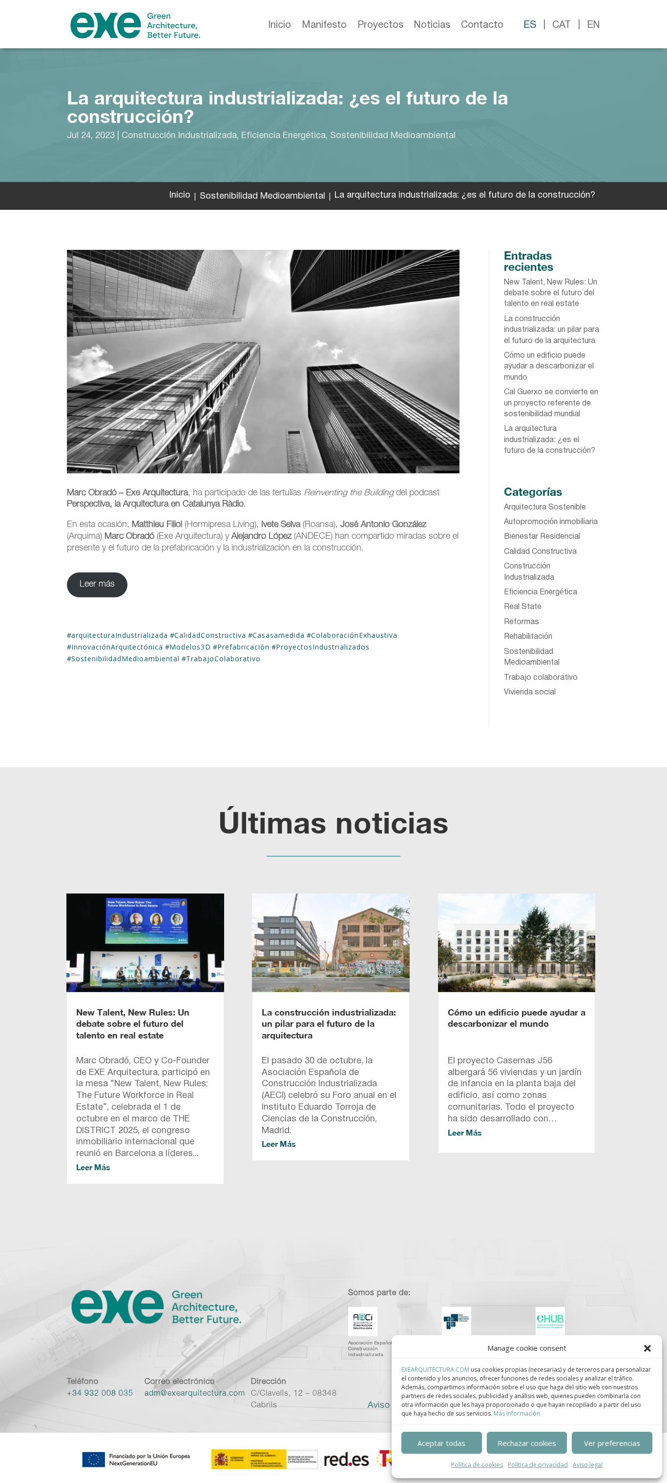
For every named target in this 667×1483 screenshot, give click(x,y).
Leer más (97, 584)
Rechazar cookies (527, 1443)
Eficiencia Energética (283, 136)
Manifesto (324, 25)
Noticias (432, 25)
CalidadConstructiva (210, 635)
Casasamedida (278, 635)
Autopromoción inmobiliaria (551, 522)
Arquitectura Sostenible (545, 507)
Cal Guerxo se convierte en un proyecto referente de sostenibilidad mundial (551, 403)
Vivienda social (530, 692)
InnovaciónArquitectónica (117, 646)
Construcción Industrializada (179, 136)
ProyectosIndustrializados (323, 646)
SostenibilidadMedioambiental (125, 658)
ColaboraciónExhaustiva (354, 635)
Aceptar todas (441, 1443)
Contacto (482, 25)
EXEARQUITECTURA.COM (435, 1369)
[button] (647, 1348)
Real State (523, 607)
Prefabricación (243, 646)
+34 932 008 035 (100, 1394)
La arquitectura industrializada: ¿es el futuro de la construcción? (549, 440)
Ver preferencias (612, 1443)
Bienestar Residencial (542, 536)
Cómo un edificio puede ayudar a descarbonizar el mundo (549, 366)
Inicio (279, 25)
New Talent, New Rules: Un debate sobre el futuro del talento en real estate (550, 293)
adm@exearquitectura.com (195, 1394)
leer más (93, 1167)
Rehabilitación (528, 636)
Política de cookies (477, 1465)
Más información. (518, 1413)
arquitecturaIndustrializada (119, 635)
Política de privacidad (538, 1465)
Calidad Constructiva (540, 552)
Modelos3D (190, 646)
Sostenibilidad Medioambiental (393, 136)
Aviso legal (588, 1465)
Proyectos (380, 25)
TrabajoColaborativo (223, 658)
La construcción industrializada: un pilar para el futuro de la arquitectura (551, 330)
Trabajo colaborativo (541, 677)
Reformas (521, 622)
